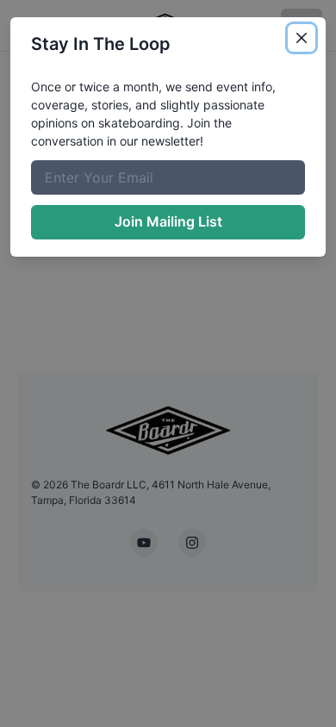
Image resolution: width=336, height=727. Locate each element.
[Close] (301, 38)
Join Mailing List (168, 221)
